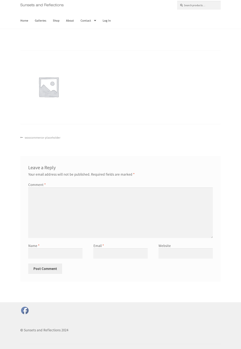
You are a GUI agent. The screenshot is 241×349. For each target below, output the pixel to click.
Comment (37, 184)
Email (98, 245)
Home (24, 20)
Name (34, 245)
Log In (107, 20)
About (70, 20)
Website (165, 245)
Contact (86, 20)
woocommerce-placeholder (42, 137)
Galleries (40, 20)
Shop (56, 20)
